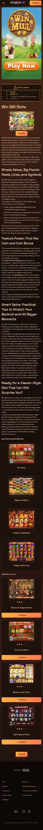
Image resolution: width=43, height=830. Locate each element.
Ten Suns (21, 467)
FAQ (3, 782)
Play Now (35, 3)
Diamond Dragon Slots (21, 607)
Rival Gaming (24, 424)
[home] (17, 4)
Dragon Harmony (21, 565)
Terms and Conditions (29, 791)
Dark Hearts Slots (22, 734)
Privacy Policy (7, 795)
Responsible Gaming (29, 786)
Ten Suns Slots (21, 650)
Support (5, 786)
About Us (25, 782)
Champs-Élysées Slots (16, 417)
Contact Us (6, 791)
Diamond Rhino (21, 500)
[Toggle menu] (4, 3)
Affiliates (5, 800)
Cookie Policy (26, 795)
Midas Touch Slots (21, 692)
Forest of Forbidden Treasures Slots (17, 96)
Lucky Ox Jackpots (21, 533)
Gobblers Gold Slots (15, 419)
